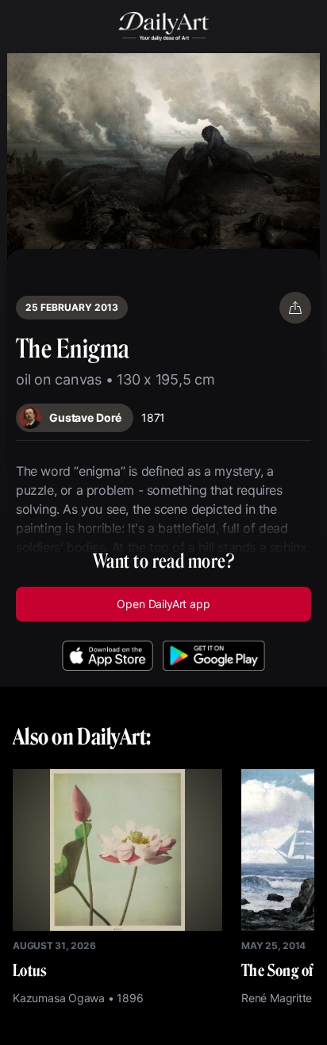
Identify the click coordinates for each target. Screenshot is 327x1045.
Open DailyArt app (163, 604)
